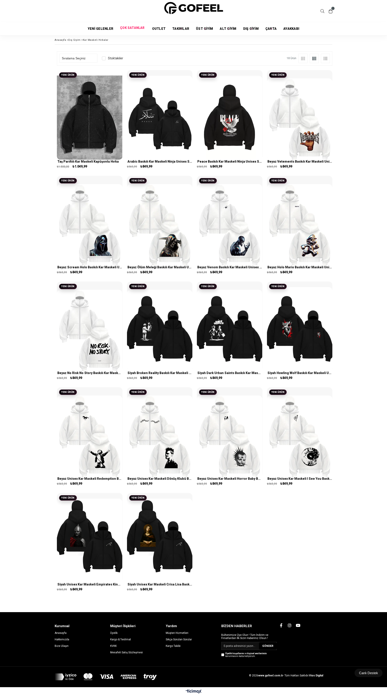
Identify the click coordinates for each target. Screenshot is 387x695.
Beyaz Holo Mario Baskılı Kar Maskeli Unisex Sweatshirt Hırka (299, 267)
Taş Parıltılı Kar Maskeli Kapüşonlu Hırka (88, 161)
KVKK (113, 646)
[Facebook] (281, 625)
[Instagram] (289, 625)
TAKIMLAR (180, 29)
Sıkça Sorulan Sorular (179, 639)
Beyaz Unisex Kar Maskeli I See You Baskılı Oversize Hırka (299, 478)
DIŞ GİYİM (251, 29)
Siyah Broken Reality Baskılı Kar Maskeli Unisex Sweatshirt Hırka (159, 373)
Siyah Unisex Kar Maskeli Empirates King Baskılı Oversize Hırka (89, 584)
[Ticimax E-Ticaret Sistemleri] (194, 691)
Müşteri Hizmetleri (177, 633)
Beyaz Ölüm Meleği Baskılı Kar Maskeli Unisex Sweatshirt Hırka (159, 267)
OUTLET (159, 29)
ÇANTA (271, 29)
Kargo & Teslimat (120, 639)
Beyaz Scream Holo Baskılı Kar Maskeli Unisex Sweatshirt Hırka (89, 267)
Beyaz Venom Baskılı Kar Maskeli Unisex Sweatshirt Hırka (229, 267)
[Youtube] (298, 625)
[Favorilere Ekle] (90, 121)
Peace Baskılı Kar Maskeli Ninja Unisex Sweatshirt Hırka (229, 161)
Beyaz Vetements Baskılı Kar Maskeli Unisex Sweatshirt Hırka (299, 161)
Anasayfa (61, 633)
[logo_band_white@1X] (106, 676)
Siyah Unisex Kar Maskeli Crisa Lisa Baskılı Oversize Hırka (159, 584)
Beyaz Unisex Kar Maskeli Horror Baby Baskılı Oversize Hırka (229, 478)
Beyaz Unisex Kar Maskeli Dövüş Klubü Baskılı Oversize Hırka (159, 478)
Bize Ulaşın (62, 646)
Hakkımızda (62, 639)
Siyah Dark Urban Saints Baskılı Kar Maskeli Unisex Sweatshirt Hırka (229, 373)
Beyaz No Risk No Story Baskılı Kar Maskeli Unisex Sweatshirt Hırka (89, 373)
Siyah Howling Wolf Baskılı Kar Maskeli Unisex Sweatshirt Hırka (299, 373)
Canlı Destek (368, 673)
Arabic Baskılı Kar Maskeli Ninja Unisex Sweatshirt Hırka (159, 161)
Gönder (267, 646)
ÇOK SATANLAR (133, 28)
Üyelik (114, 633)
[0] (330, 11)
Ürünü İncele (105, 121)
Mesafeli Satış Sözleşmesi (126, 652)
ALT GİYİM (228, 29)
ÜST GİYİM (204, 29)
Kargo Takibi (173, 646)
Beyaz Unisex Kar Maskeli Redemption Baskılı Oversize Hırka (89, 478)
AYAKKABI (291, 29)
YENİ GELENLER (100, 29)
